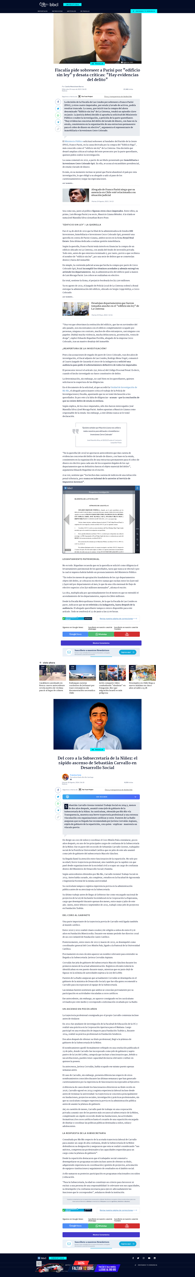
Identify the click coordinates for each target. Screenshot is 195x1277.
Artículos (71, 11)
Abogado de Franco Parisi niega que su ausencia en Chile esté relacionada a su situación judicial (113, 192)
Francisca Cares (75, 775)
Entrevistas (57, 11)
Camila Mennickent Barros (74, 86)
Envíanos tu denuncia (145, 11)
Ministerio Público (74, 141)
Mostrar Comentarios (101, 643)
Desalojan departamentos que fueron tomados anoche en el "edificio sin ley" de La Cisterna (115, 306)
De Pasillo (85, 11)
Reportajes (43, 11)
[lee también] (76, 195)
